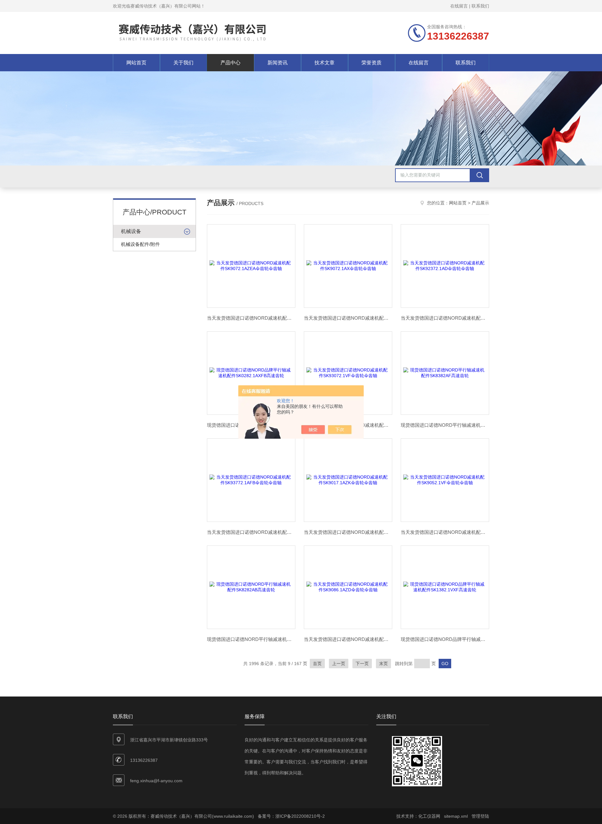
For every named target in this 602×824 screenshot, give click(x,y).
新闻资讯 (277, 62)
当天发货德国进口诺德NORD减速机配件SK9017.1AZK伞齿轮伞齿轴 (348, 532)
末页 (383, 663)
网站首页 (136, 62)
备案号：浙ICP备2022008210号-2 (291, 816)
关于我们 (183, 62)
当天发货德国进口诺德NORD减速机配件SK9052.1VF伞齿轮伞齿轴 (445, 532)
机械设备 (131, 231)
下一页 (362, 663)
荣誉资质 (372, 62)
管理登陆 (480, 816)
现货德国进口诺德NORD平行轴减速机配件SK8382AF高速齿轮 (445, 425)
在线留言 (459, 5)
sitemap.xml (456, 816)
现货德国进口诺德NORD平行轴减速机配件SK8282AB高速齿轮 (251, 639)
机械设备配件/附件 (140, 244)
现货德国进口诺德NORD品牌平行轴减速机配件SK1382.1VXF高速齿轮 (445, 639)
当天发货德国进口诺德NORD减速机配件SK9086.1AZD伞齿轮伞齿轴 (348, 639)
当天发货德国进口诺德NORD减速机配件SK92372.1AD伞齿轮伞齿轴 (445, 318)
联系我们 (480, 5)
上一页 (338, 663)
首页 (317, 663)
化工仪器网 (429, 816)
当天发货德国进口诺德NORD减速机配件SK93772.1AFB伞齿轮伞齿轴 (251, 532)
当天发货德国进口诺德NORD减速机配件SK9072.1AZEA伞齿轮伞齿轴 (251, 318)
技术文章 (324, 62)
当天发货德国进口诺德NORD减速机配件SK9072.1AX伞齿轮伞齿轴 (348, 318)
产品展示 (480, 202)
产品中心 (230, 62)
